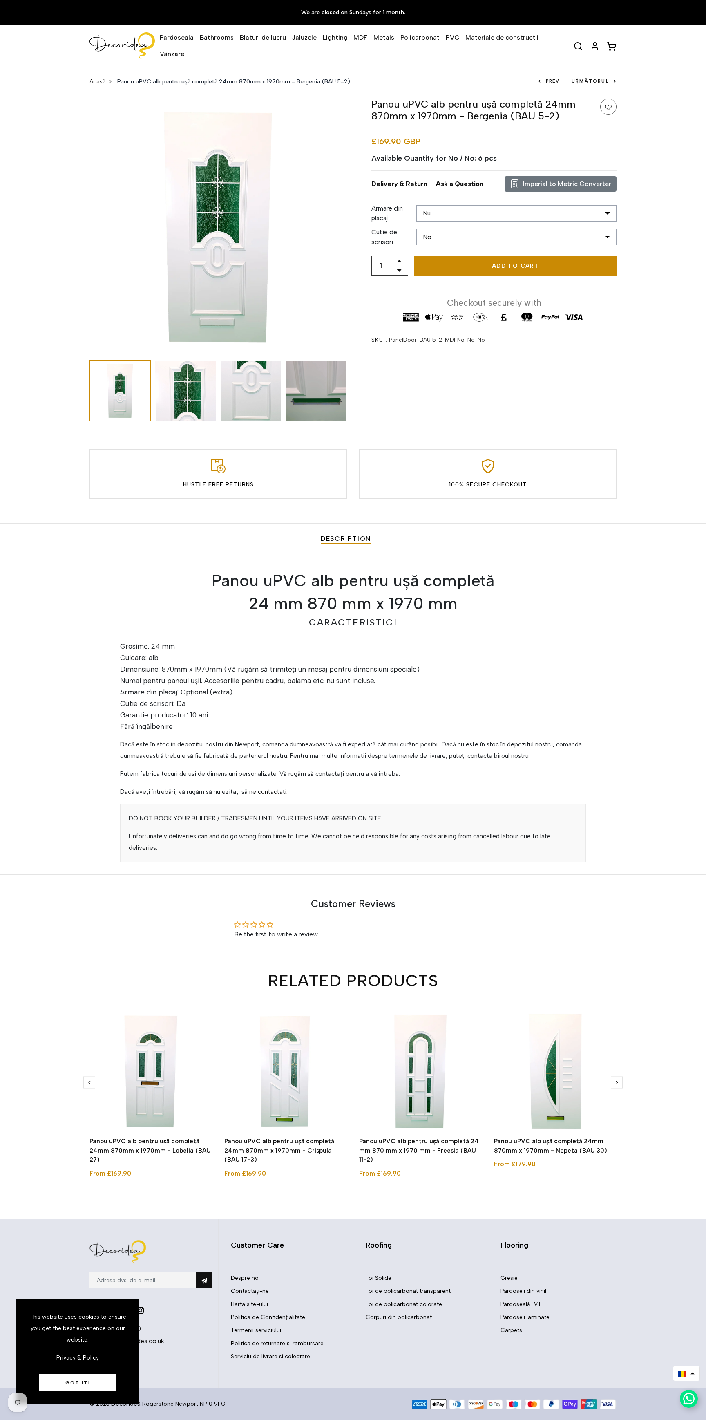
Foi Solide (378, 1277)
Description (346, 538)
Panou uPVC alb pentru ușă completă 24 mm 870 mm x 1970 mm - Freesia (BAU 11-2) (419, 1150)
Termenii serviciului (256, 1330)
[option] (218, 227)
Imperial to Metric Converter (567, 184)
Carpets (511, 1330)
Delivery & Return (399, 184)
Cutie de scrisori (384, 237)
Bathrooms (217, 37)
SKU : (379, 339)
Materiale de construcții (501, 37)
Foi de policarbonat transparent (408, 1291)
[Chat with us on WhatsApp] (689, 1399)
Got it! (77, 1383)
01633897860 (120, 1329)
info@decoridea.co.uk (131, 1341)
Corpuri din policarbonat (399, 1317)
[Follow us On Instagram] (140, 1310)
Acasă (97, 81)
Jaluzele (304, 37)
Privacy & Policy (77, 1357)
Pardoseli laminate (525, 1317)
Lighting (335, 37)
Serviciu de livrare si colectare (270, 1356)
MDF (360, 37)
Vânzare (172, 54)
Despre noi (245, 1277)
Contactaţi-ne (250, 1291)
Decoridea (126, 1403)
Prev (552, 81)
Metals (383, 37)
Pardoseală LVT (520, 1304)
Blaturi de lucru (263, 37)
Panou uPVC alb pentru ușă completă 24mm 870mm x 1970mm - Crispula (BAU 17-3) (279, 1150)
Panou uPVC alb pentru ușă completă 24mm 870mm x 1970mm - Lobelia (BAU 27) (150, 1150)
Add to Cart (515, 265)
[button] (686, 1373)
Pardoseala (177, 37)
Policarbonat (420, 37)
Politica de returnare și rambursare (277, 1343)
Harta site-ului (249, 1304)
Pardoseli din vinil (523, 1291)
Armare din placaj (387, 213)
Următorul (590, 81)
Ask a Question (459, 184)
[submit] (204, 1280)
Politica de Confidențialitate (268, 1317)
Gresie (509, 1277)
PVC (453, 37)
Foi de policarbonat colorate (404, 1304)
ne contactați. (268, 791)
